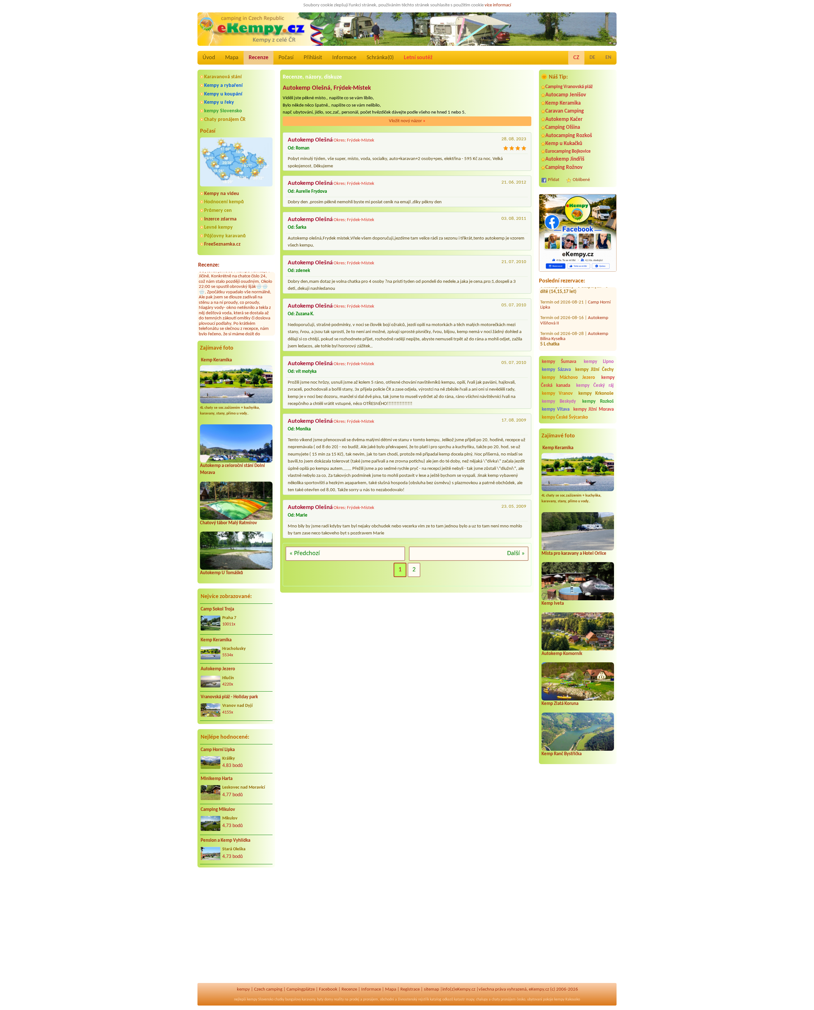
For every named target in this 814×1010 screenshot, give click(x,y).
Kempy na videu (221, 193)
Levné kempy (218, 227)
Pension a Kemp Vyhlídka (225, 840)
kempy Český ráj (595, 385)
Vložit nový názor (407, 121)
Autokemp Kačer (564, 119)
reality (339, 999)
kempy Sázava (556, 369)
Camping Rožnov (564, 167)
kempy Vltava (555, 409)
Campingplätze (300, 989)
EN (608, 57)
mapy (470, 999)
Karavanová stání (223, 77)
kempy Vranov (557, 393)
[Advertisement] (578, 881)
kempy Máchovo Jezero (568, 377)
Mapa (231, 58)
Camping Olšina (562, 127)
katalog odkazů (441, 999)
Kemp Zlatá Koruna (560, 703)
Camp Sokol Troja (217, 609)
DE (592, 57)
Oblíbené (581, 180)
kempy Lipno (599, 361)
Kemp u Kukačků (563, 143)
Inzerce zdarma (220, 219)
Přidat (553, 180)
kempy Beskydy (559, 401)
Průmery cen (218, 210)
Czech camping (268, 989)
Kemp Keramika (216, 360)
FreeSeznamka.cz (222, 244)
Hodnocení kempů (224, 202)
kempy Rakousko (567, 999)
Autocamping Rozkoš (568, 135)
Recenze (258, 58)
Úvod (209, 58)
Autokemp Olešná (310, 140)
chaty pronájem (504, 999)
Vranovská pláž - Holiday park (229, 697)
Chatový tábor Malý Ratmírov (228, 523)
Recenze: (208, 265)
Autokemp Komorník (562, 653)
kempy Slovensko (223, 111)
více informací (498, 5)
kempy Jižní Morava (593, 409)
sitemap (431, 989)
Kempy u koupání (223, 94)
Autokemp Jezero (218, 669)
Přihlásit (313, 58)
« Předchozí (304, 553)
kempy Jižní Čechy (594, 369)
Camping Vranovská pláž (569, 87)
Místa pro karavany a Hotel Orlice (574, 553)
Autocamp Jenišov (565, 95)
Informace (344, 58)
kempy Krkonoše (596, 393)
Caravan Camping (564, 111)
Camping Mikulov (218, 809)
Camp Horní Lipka (218, 750)
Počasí (286, 58)
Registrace (410, 989)
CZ (576, 58)
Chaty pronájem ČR (224, 119)
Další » (516, 553)
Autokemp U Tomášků (221, 573)
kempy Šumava (559, 361)
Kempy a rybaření (223, 85)
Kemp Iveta (553, 603)
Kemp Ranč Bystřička (562, 754)
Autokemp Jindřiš (564, 159)
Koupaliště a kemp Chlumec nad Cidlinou (575, 339)
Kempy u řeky (219, 102)
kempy (243, 989)
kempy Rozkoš (598, 401)
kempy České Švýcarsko (565, 417)
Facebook (328, 989)
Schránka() (380, 58)
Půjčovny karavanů (225, 236)
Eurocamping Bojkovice (568, 151)
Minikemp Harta (216, 779)
